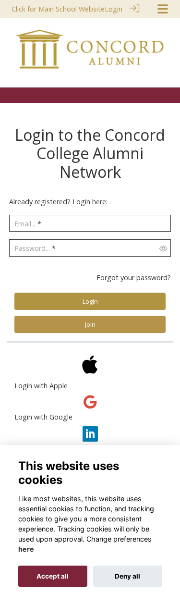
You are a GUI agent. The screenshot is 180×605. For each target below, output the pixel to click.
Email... (25, 223)
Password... (32, 248)
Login (113, 8)
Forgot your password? (133, 277)
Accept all (52, 576)
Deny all (127, 576)
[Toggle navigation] (162, 8)
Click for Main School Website (58, 8)
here (26, 549)
